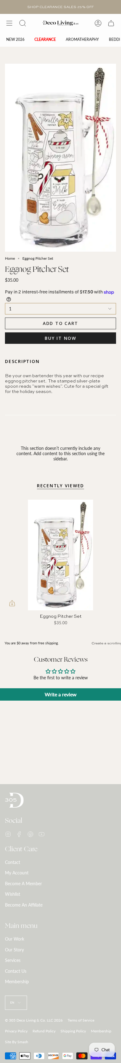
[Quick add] (12, 603)
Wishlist (12, 894)
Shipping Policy (73, 1031)
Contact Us (15, 971)
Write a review (61, 694)
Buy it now (60, 338)
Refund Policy (44, 1031)
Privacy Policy (16, 1031)
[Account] (98, 23)
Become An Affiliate (24, 904)
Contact (12, 862)
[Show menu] (9, 23)
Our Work (14, 938)
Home (10, 258)
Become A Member (23, 883)
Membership (17, 981)
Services (12, 960)
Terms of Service (81, 1020)
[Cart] (111, 23)
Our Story (14, 949)
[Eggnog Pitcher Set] (60, 555)
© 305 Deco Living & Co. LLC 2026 (34, 1020)
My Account (17, 872)
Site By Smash (16, 1042)
